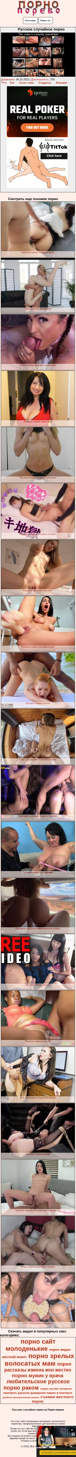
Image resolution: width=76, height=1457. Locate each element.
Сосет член (26, 82)
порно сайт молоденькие (31, 1345)
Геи (12, 82)
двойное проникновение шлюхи (20, 1397)
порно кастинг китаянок (56, 1388)
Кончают (61, 82)
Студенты (45, 82)
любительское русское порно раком (36, 1384)
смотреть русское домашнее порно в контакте (37, 1393)
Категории (30, 20)
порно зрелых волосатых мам (39, 1359)
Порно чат (45, 20)
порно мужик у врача (37, 1375)
